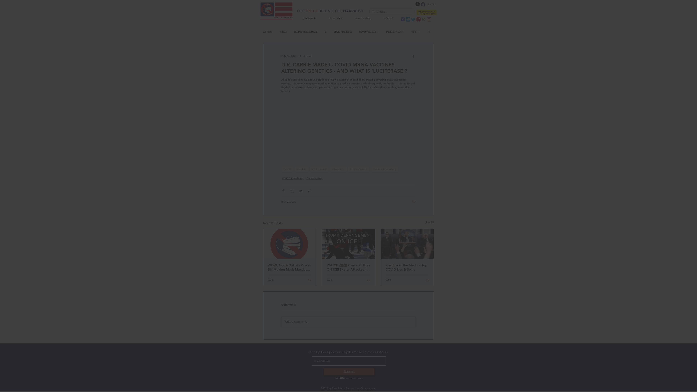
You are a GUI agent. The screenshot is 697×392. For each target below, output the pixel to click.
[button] (348, 225)
